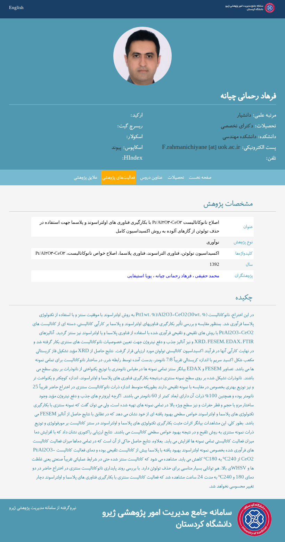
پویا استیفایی (139, 275)
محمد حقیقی (206, 275)
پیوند (116, 147)
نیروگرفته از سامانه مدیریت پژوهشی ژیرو (42, 508)
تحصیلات (176, 177)
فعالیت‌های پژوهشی (118, 177)
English (16, 7)
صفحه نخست (200, 177)
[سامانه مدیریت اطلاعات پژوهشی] (249, 12)
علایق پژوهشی (85, 177)
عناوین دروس (151, 177)
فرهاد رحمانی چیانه (173, 275)
